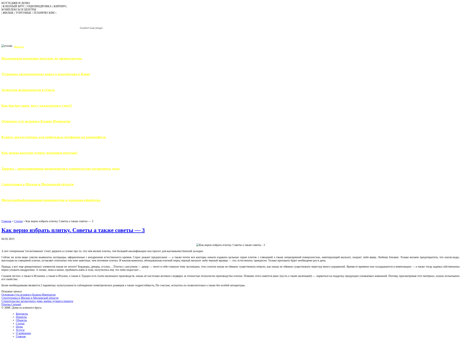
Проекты (21, 316)
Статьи (18, 221)
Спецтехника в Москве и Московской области (37, 184)
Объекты (21, 320)
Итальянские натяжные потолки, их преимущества (41, 58)
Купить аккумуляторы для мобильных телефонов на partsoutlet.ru (53, 137)
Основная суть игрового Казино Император (36, 121)
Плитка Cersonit (11, 304)
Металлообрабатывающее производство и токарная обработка (50, 200)
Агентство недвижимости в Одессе (28, 90)
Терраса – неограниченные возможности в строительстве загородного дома (60, 168)
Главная (6, 221)
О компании (23, 333)
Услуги (20, 329)
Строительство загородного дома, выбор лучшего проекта (37, 301)
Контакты (22, 313)
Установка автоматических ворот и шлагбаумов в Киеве (45, 74)
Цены (19, 326)
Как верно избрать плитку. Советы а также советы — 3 (73, 230)
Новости (19, 47)
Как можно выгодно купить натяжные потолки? (39, 153)
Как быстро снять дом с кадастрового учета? (36, 105)
